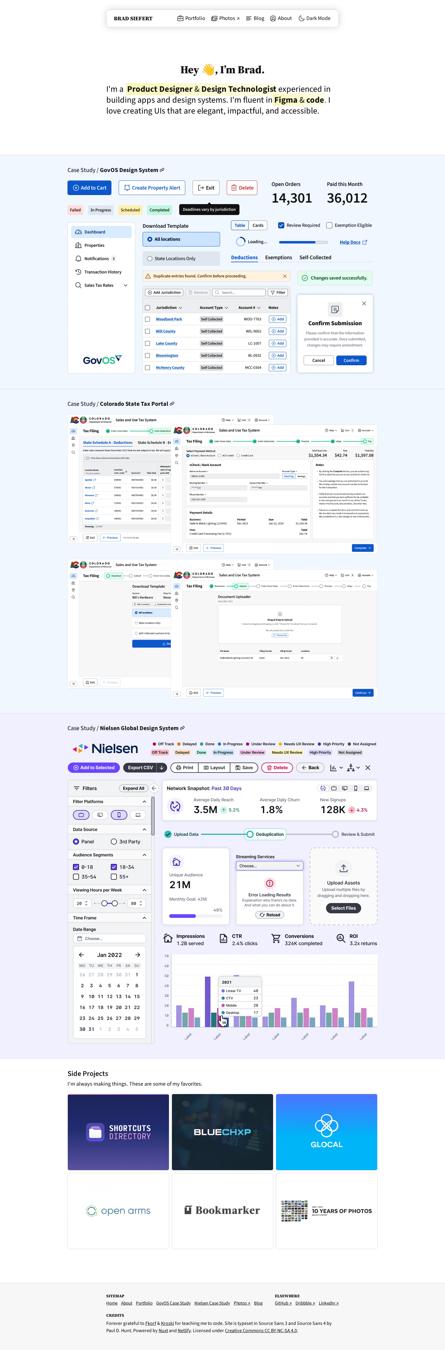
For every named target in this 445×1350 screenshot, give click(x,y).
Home (111, 1303)
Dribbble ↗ (305, 1303)
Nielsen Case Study (212, 1303)
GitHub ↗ (283, 1303)
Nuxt (163, 1330)
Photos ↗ (229, 18)
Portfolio (195, 18)
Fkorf (150, 1323)
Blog (259, 18)
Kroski (167, 1323)
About (285, 18)
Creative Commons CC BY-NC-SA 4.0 (261, 1330)
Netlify (184, 1330)
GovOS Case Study (173, 1303)
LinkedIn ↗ (329, 1303)
